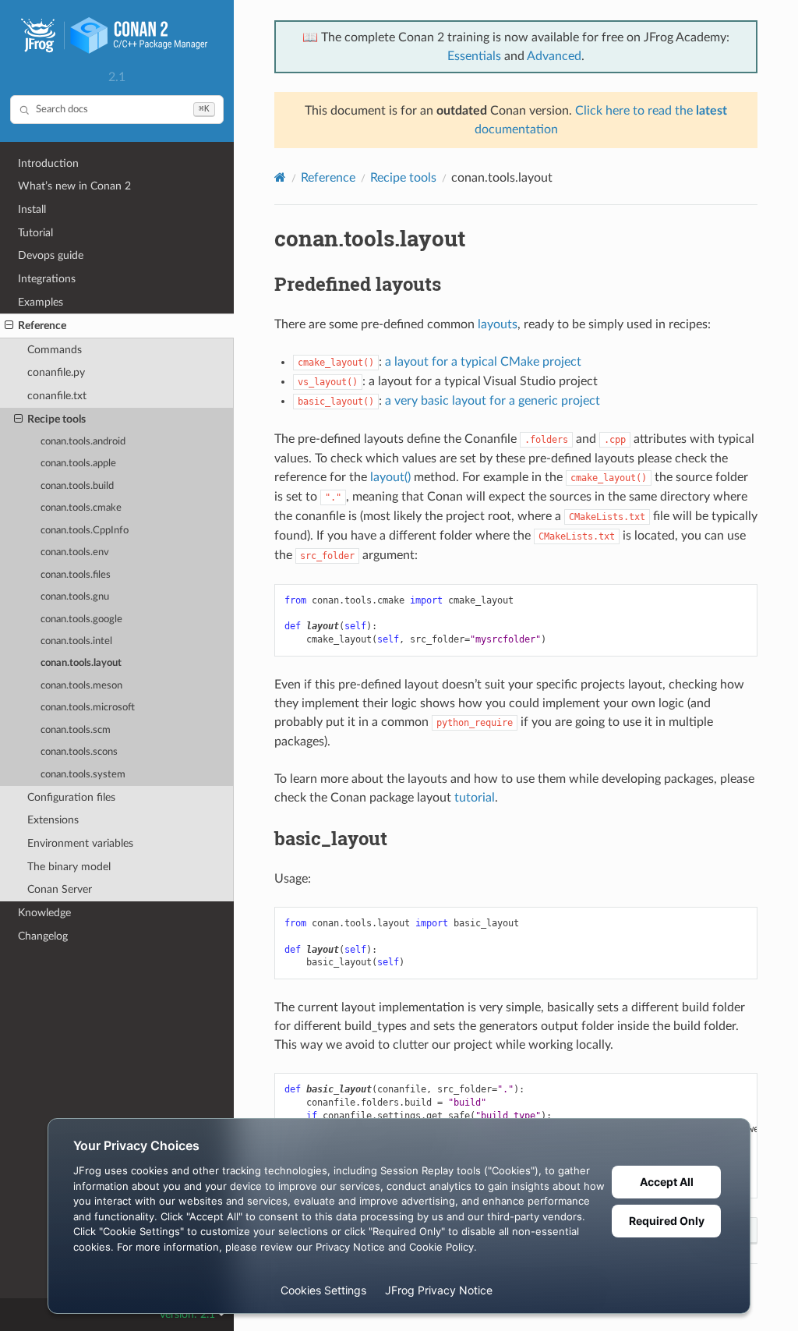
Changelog (43, 936)
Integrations (47, 279)
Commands (54, 350)
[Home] (280, 177)
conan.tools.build (77, 486)
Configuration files (71, 797)
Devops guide (50, 255)
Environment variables (80, 843)
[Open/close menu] (9, 326)
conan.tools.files (76, 575)
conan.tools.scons (79, 752)
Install (32, 209)
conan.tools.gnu (75, 597)
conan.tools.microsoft (88, 708)
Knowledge (44, 913)
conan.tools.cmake (81, 508)
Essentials (474, 56)
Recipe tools (56, 419)
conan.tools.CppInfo (85, 531)
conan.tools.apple (78, 463)
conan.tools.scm (76, 730)
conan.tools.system (83, 775)
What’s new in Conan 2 (74, 186)
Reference (42, 325)
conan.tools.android (83, 442)
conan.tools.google (81, 619)
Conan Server (59, 889)
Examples (40, 302)
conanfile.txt (57, 396)
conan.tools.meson (81, 686)
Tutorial (35, 233)
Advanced (554, 56)
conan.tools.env (75, 552)
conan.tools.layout (81, 663)
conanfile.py (56, 372)
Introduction (48, 163)
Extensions (53, 820)
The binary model (69, 867)
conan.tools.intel (76, 641)
